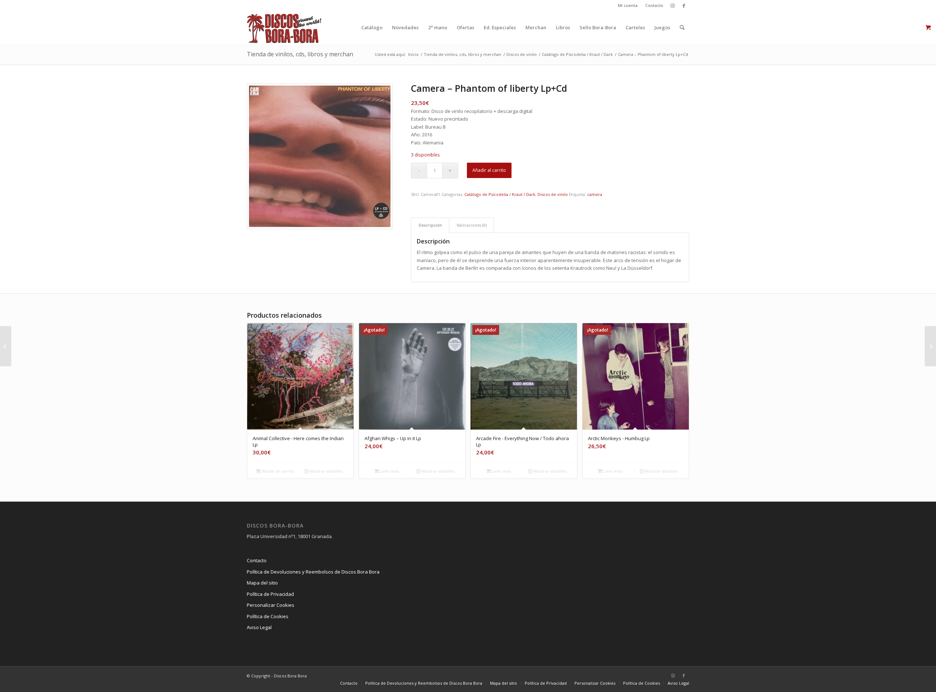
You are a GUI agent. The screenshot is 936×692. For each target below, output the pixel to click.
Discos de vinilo (552, 194)
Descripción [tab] (430, 225)
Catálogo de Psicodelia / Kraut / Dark (499, 194)
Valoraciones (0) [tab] (472, 225)
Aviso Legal (259, 627)
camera (594, 194)
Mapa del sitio (262, 582)
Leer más (389, 471)
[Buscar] (682, 27)
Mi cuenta (628, 5)
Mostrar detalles (325, 471)
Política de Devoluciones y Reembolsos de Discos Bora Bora (313, 571)
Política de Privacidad (270, 594)
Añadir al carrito (489, 170)
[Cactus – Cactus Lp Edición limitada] (5, 346)
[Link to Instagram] (672, 5)
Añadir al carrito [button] (277, 471)
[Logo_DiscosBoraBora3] (284, 27)
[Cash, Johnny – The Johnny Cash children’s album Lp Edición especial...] (930, 346)
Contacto (654, 5)
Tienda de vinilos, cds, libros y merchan (300, 54)
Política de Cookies (267, 616)
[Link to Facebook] (683, 5)
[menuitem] (628, 5)
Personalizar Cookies (270, 605)
